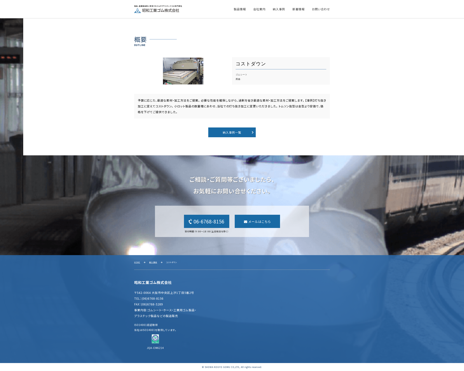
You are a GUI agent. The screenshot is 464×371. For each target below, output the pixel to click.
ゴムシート (241, 74)
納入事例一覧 (232, 132)
